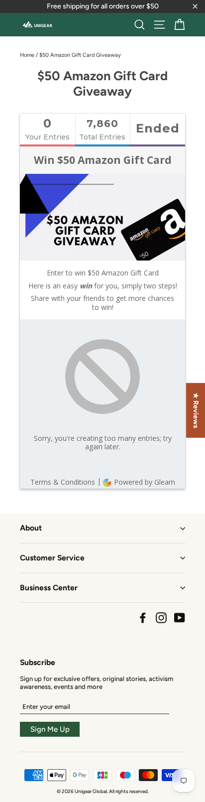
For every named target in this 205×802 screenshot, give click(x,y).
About (31, 528)
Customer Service (52, 557)
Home (27, 55)
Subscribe (37, 662)
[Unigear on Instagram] (161, 617)
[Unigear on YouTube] (179, 617)
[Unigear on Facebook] (142, 617)
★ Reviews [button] (196, 410)
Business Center (49, 587)
